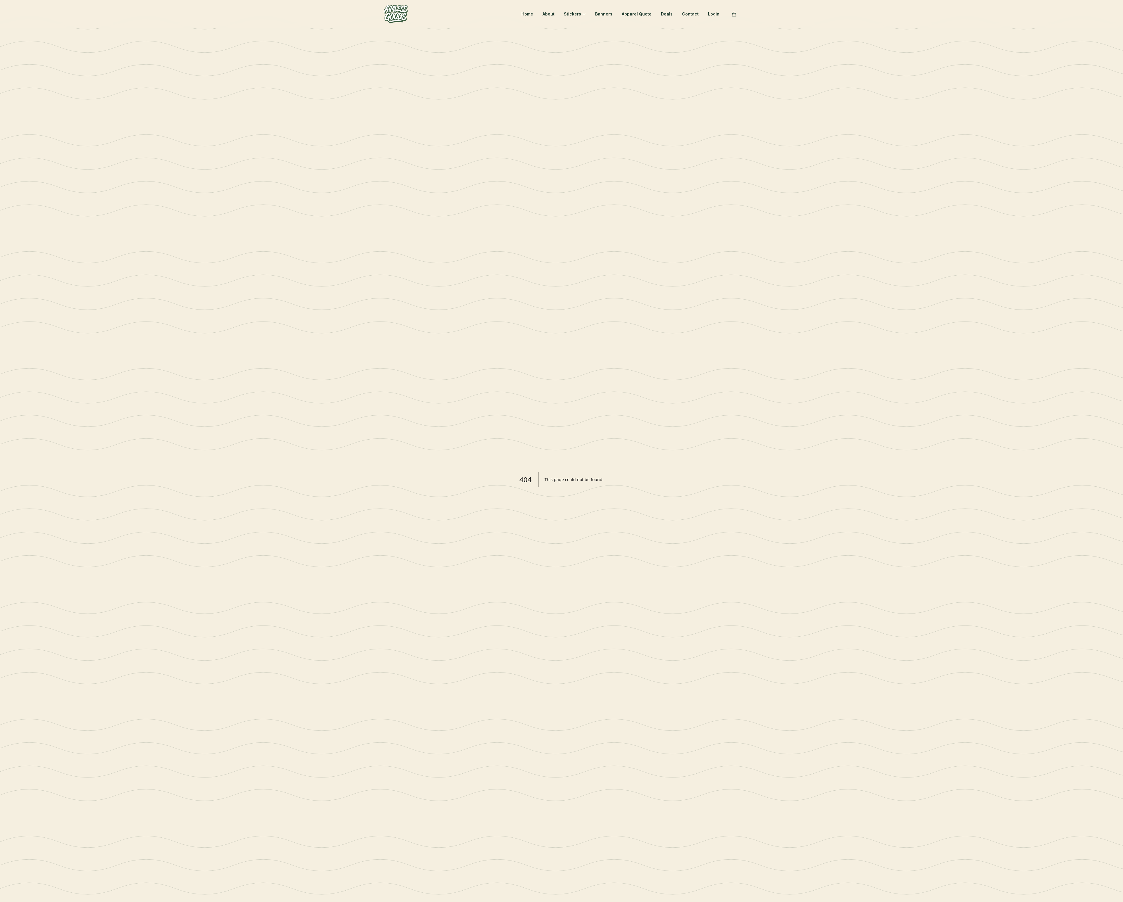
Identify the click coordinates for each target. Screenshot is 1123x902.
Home (527, 13)
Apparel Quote (637, 13)
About (548, 13)
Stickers (572, 13)
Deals (667, 13)
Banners (603, 13)
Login (713, 13)
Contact (690, 13)
